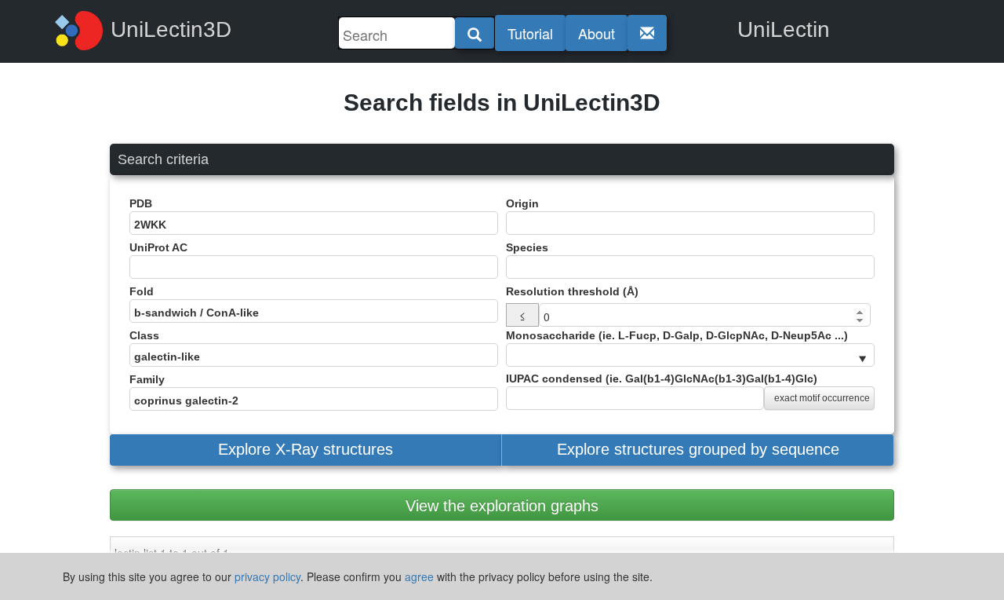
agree (419, 576)
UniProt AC (158, 247)
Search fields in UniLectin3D (502, 102)
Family (147, 379)
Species (527, 247)
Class (144, 335)
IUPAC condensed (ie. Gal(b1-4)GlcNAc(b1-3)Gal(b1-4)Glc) (688, 388)
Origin (522, 203)
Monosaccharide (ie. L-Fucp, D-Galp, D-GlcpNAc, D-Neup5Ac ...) (677, 335)
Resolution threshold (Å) (572, 291)
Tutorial (530, 33)
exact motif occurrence (822, 398)
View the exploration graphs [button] (502, 505)
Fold (141, 291)
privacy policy (267, 576)
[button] (305, 450)
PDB (140, 203)
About (596, 33)
